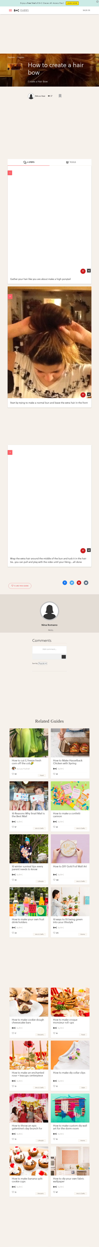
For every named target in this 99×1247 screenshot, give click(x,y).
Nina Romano (49, 625)
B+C (62, 769)
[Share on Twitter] (72, 582)
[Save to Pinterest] (79, 582)
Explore (11, 57)
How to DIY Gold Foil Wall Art (70, 866)
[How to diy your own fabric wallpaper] (70, 1160)
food (42, 775)
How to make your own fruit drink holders (28, 921)
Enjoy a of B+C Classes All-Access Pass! (42, 3)
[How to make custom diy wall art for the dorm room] (70, 1108)
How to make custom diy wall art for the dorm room (70, 1127)
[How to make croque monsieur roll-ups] (70, 1002)
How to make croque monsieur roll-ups (65, 1021)
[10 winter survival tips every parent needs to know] (29, 848)
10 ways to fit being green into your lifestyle (68, 921)
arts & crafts (39, 828)
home (82, 934)
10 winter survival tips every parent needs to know (27, 868)
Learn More (72, 3)
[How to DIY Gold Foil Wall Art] (70, 848)
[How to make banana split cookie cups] (29, 1160)
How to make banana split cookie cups (27, 1180)
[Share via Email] (86, 582)
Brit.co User (40, 96)
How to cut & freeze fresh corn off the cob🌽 (26, 762)
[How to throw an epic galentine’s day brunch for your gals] (29, 1108)
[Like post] (60, 96)
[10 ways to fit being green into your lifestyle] (70, 901)
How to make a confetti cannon (66, 815)
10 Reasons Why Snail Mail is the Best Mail (28, 815)
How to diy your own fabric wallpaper (68, 1180)
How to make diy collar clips (69, 1072)
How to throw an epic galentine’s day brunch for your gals (27, 1128)
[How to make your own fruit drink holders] (29, 901)
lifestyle (41, 881)
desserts (41, 1035)
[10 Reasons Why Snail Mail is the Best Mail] (29, 795)
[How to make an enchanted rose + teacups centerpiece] (29, 1055)
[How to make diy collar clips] (70, 1055)
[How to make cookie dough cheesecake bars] (29, 1002)
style (83, 1088)
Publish (63, 657)
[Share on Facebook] (65, 582)
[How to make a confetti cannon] (70, 795)
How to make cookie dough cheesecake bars (28, 1021)
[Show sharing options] (89, 271)
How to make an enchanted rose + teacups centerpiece (28, 1074)
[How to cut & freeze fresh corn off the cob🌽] (29, 742)
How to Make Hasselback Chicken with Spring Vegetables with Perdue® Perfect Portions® (67, 765)
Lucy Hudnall (24, 769)
